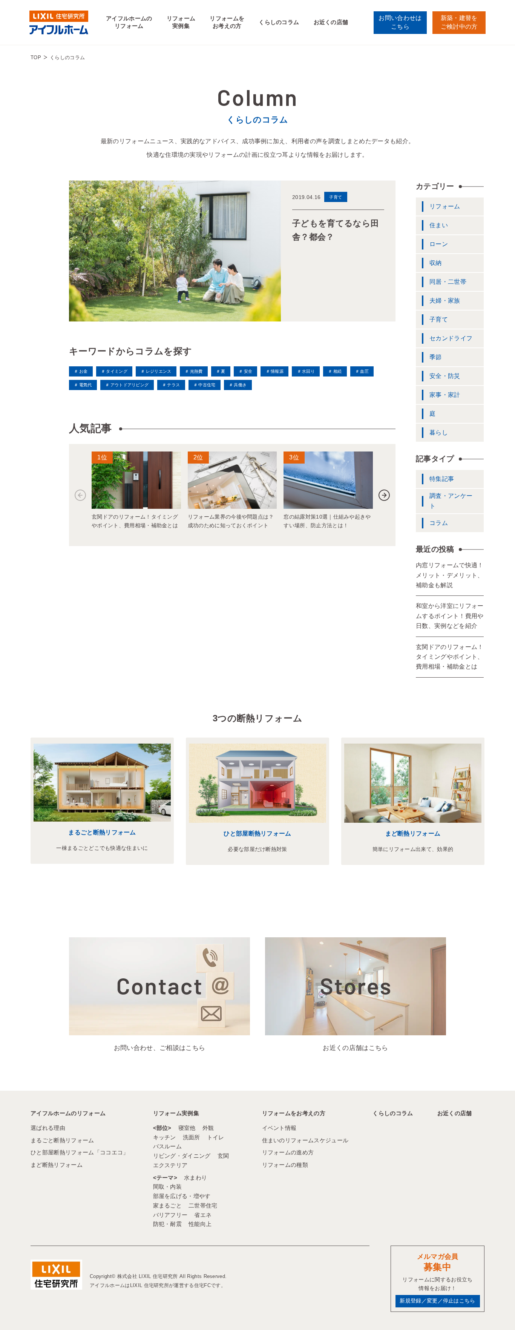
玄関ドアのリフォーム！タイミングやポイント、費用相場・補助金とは (450, 657)
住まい (438, 225)
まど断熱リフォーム (413, 833)
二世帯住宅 (203, 1205)
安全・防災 (444, 376)
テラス (173, 385)
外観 (208, 1128)
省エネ (203, 1215)
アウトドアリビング (129, 385)
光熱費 (196, 371)
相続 (337, 371)
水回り (308, 371)
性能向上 (200, 1224)
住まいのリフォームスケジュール (305, 1140)
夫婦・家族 (444, 300)
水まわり (195, 1177)
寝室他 (187, 1128)
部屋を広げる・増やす (182, 1196)
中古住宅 (206, 385)
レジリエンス (158, 371)
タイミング (116, 371)
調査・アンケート (450, 501)
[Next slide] (384, 495)
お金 (83, 371)
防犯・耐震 (167, 1224)
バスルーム (167, 1146)
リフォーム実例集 (181, 22)
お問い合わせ (400, 22)
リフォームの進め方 (288, 1152)
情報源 (277, 371)
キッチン (164, 1137)
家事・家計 (444, 395)
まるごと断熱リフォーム (102, 832)
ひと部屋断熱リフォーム (257, 833)
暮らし (438, 432)
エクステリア (170, 1165)
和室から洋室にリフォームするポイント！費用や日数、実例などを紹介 (450, 616)
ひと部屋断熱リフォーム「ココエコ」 (80, 1152)
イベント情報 (279, 1128)
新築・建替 (459, 22)
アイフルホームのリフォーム (129, 22)
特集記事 (441, 479)
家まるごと (167, 1205)
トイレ (215, 1137)
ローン (438, 244)
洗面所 (191, 1137)
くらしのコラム (279, 22)
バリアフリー (170, 1215)
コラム (438, 523)
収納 (435, 263)
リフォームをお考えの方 (227, 22)
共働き (240, 385)
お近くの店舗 (331, 22)
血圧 (364, 371)
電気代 (85, 385)
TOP (36, 57)
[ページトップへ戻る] (491, 1311)
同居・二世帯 (447, 282)
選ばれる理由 (48, 1128)
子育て (438, 319)
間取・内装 (167, 1186)
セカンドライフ (450, 338)
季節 (435, 357)
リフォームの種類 (285, 1165)
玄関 (223, 1155)
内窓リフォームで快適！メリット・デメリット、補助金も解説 (450, 575)
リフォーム (444, 206)
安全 (248, 371)
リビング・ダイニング (182, 1155)
